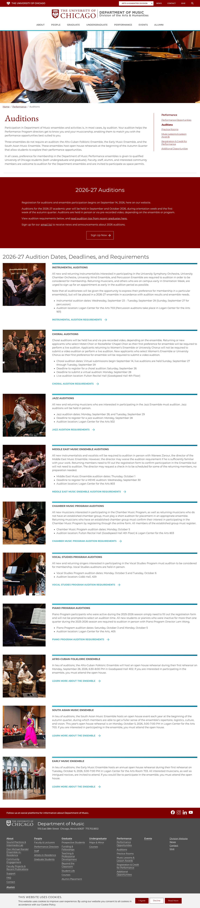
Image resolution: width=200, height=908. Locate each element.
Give (183, 3)
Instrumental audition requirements (77, 319)
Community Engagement (14, 861)
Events (143, 25)
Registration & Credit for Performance (174, 142)
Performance (123, 25)
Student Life (68, 870)
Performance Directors (46, 846)
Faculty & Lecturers (44, 842)
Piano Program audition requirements (78, 639)
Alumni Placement (72, 879)
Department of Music (61, 823)
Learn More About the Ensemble (74, 681)
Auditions (167, 124)
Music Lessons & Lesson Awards (174, 135)
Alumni (159, 25)
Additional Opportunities (174, 148)
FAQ (9, 877)
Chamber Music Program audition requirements (84, 541)
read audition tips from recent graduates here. (99, 218)
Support (11, 873)
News (159, 3)
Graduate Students (44, 859)
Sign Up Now (99, 235)
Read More (173, 900)
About (40, 25)
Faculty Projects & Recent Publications (17, 868)
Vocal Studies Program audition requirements (84, 584)
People (56, 25)
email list (46, 224)
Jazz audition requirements (71, 429)
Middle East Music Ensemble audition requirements (86, 491)
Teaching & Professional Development (69, 856)
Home (6, 106)
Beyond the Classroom (68, 865)
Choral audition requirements (73, 383)
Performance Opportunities (176, 120)
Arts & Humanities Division (134, 3)
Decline (156, 900)
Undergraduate (97, 25)
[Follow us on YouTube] (191, 812)
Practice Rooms (169, 129)
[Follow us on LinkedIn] (185, 812)
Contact (171, 3)
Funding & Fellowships (68, 848)
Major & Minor (96, 842)
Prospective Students (73, 842)
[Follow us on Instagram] (179, 812)
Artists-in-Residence (45, 855)
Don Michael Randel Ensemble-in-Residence (17, 852)
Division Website (179, 838)
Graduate (73, 25)
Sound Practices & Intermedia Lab (16, 843)
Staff (36, 851)
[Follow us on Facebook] (173, 812)
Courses (66, 875)
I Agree (142, 900)
